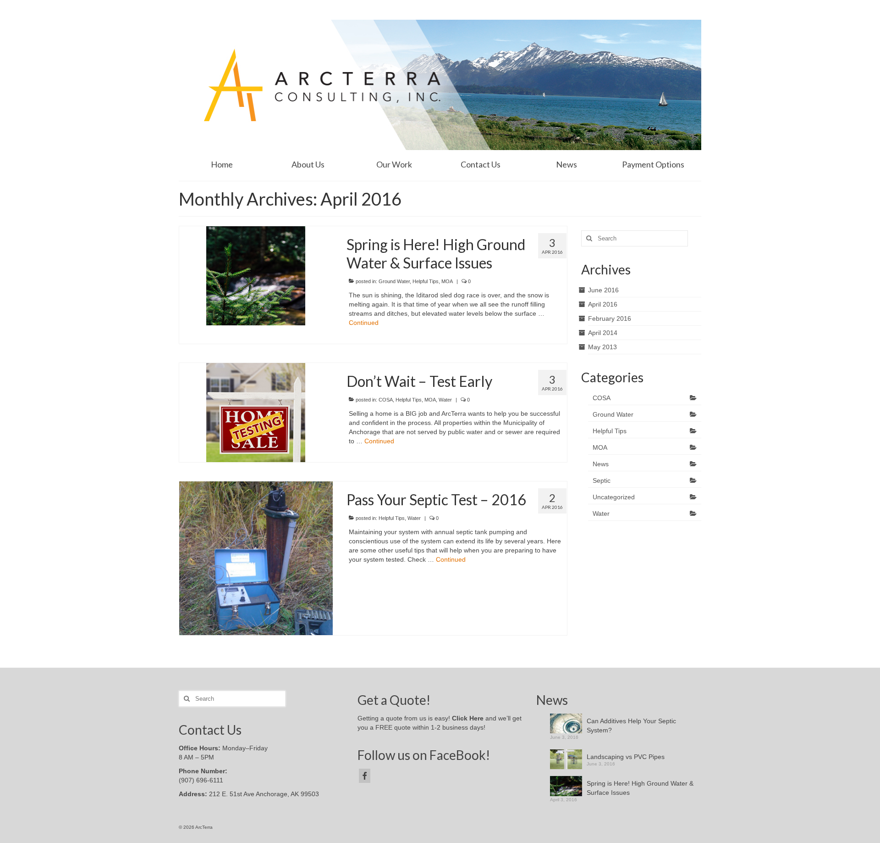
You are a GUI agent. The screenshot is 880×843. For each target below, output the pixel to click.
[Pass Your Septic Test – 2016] (256, 557)
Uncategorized (614, 497)
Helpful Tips (425, 281)
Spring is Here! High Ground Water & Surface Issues (640, 788)
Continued (364, 322)
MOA (447, 281)
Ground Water (394, 281)
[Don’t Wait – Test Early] (255, 411)
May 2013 (602, 347)
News (601, 464)
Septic (601, 480)
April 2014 (602, 332)
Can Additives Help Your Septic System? (631, 725)
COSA (386, 399)
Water (445, 399)
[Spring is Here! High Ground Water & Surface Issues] (255, 275)
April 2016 (602, 304)
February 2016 (609, 318)
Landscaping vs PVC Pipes (626, 756)
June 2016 (603, 290)
